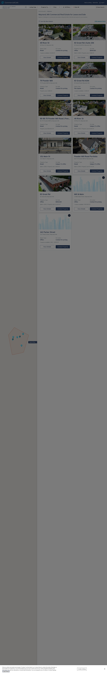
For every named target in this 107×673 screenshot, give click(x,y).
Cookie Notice (6, 671)
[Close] (104, 669)
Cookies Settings (82, 669)
